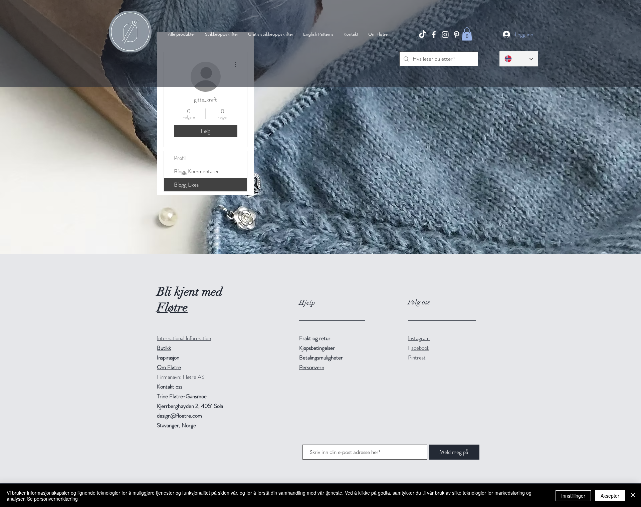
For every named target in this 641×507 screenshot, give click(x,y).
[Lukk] (633, 496)
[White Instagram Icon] (445, 34)
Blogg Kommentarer (196, 171)
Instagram (419, 338)
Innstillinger (573, 495)
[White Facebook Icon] (433, 34)
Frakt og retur (315, 338)
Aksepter (610, 495)
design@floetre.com (179, 416)
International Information (184, 338)
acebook (420, 348)
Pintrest (417, 357)
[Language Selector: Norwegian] (518, 58)
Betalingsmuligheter (321, 357)
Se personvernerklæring (52, 498)
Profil (180, 158)
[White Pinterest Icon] (456, 34)
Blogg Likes (186, 185)
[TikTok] (422, 34)
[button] (466, 33)
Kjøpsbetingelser (317, 348)
